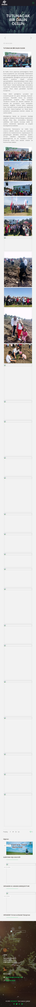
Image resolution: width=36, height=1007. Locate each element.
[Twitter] (17, 1004)
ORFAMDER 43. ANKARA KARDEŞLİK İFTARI (16, 886)
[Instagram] (22, 1004)
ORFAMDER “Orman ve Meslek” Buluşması (16, 915)
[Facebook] (14, 1004)
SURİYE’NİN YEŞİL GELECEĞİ (11, 857)
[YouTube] (19, 1004)
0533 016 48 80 (10, 981)
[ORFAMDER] (4, 2)
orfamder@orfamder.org (14, 977)
